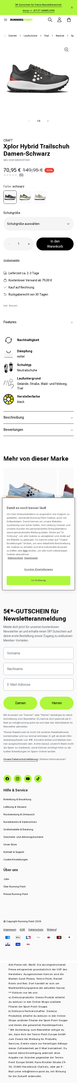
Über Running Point (14, 886)
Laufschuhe (30, 35)
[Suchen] (50, 19)
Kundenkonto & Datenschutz (20, 821)
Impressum (9, 929)
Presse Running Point (15, 894)
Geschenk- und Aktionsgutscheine (23, 836)
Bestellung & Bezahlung (17, 799)
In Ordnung (38, 580)
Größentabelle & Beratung (18, 829)
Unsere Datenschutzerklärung (20, 759)
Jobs (6, 879)
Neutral (60, 35)
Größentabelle (11, 260)
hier (25, 550)
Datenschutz (35, 929)
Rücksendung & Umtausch (19, 814)
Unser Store (10, 844)
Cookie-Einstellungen (15, 859)
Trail (46, 35)
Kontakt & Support (13, 851)
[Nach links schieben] (29, 121)
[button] (5, 19)
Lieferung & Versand (14, 806)
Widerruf (51, 929)
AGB (22, 929)
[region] (38, 543)
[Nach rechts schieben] (48, 121)
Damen (13, 35)
